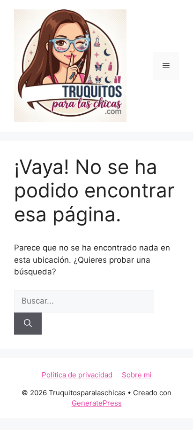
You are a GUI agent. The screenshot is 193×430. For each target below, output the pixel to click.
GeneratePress (97, 403)
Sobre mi (137, 374)
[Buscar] (28, 324)
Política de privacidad (77, 374)
